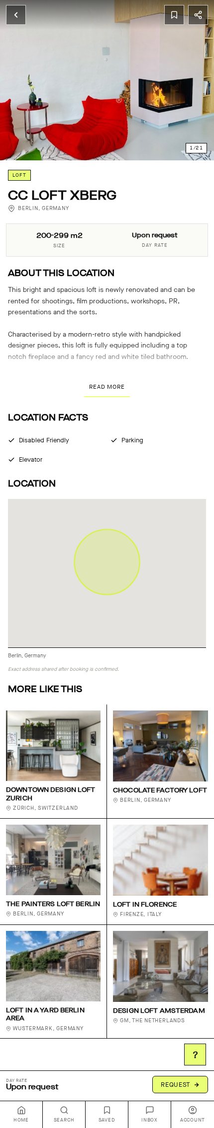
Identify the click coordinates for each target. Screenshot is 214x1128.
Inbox (149, 1120)
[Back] (16, 15)
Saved (107, 1120)
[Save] (174, 15)
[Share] (198, 15)
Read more (107, 387)
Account (192, 1120)
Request (176, 1084)
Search (64, 1120)
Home (21, 1120)
